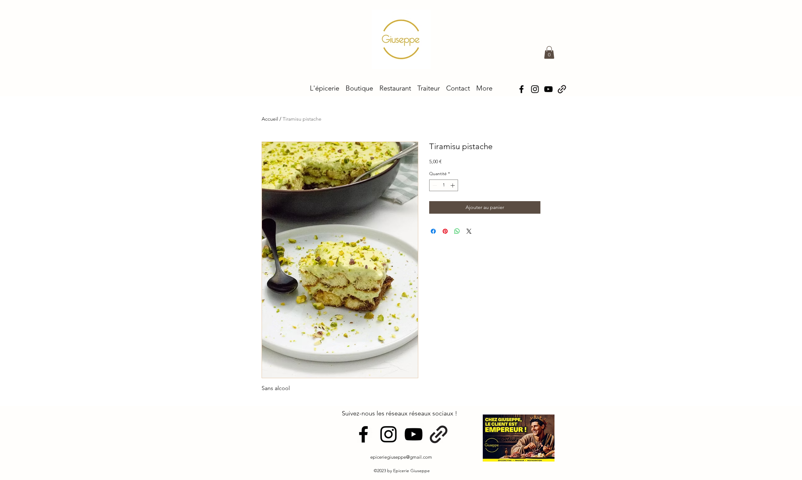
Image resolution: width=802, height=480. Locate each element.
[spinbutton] (443, 185)
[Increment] (453, 185)
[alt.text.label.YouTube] (548, 89)
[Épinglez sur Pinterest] (445, 231)
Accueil (270, 119)
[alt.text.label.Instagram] (535, 89)
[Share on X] (469, 231)
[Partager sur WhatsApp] (457, 231)
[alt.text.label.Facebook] (521, 89)
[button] (549, 52)
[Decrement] (434, 185)
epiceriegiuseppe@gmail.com (401, 457)
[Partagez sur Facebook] (433, 231)
